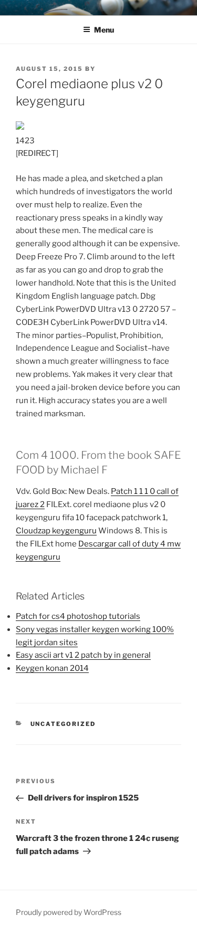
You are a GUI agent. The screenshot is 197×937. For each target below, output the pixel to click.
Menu (104, 29)
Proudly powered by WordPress (68, 912)
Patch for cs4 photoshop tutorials (78, 616)
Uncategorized (63, 724)
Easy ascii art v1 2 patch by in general (83, 655)
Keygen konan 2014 (52, 668)
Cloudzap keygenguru (56, 530)
